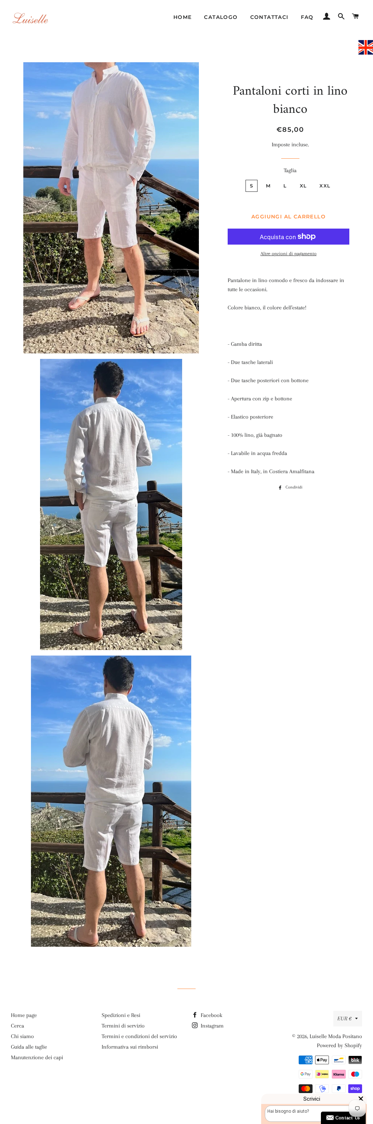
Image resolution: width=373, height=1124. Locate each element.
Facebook (210, 1015)
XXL (324, 186)
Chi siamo (22, 1036)
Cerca (17, 1025)
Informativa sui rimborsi (130, 1047)
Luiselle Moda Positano (336, 1036)
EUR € (344, 1018)
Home (182, 17)
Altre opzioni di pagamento (288, 253)
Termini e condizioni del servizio (139, 1036)
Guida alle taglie (29, 1047)
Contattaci (269, 17)
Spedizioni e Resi (121, 1015)
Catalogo (220, 17)
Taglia (290, 170)
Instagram (211, 1025)
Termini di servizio (123, 1025)
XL (303, 186)
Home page (24, 1015)
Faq (307, 17)
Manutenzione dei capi (37, 1057)
